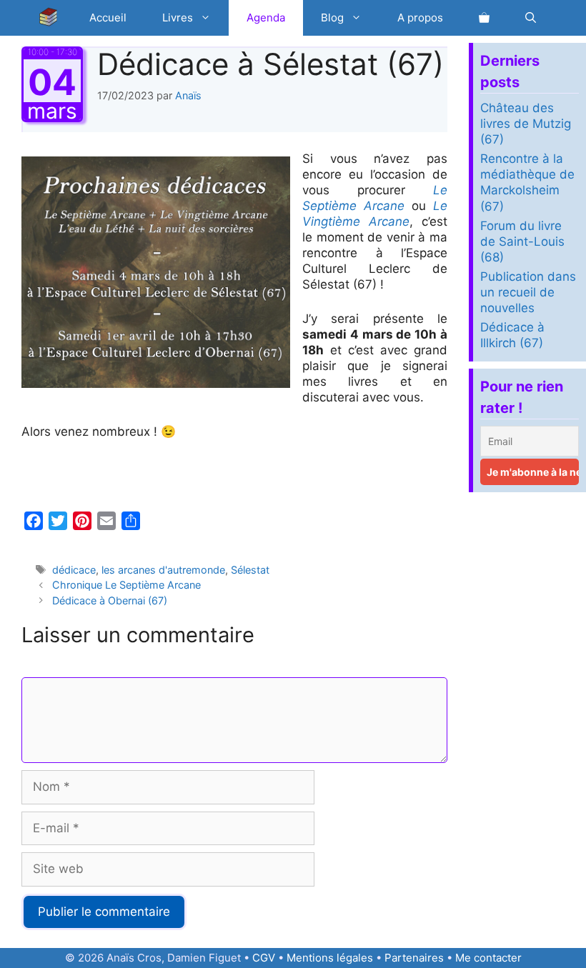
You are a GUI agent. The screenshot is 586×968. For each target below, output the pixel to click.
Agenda (266, 17)
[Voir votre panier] (484, 18)
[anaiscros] (52, 18)
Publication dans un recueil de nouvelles (528, 292)
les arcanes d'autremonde (163, 570)
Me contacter (488, 957)
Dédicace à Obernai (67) (109, 600)
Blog (332, 17)
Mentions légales (330, 957)
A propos (420, 17)
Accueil (107, 17)
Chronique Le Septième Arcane (126, 585)
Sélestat (250, 570)
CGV (263, 957)
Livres (177, 17)
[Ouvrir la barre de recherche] (530, 18)
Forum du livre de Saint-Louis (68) (522, 241)
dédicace (74, 570)
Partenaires (414, 957)
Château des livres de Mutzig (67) (525, 123)
